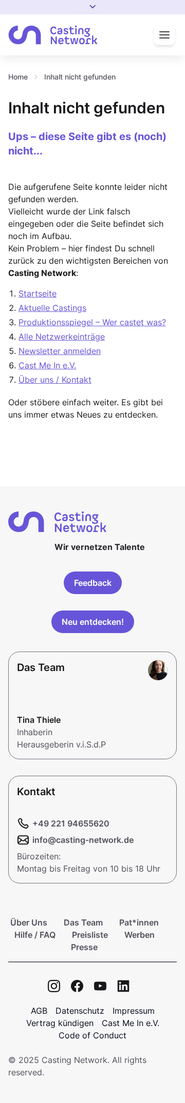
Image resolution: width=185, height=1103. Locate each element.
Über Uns (28, 922)
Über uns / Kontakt (54, 380)
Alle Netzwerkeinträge (61, 336)
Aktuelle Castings (52, 308)
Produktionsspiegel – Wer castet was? (92, 322)
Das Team (83, 922)
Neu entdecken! (93, 622)
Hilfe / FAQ (34, 935)
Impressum (134, 1011)
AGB (39, 1011)
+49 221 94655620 (70, 823)
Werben (139, 935)
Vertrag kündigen (60, 1023)
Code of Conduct (92, 1035)
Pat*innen (139, 922)
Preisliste (90, 935)
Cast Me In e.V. (47, 365)
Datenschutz (79, 1011)
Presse (84, 947)
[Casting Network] (53, 35)
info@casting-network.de (83, 840)
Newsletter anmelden (59, 351)
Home (18, 76)
